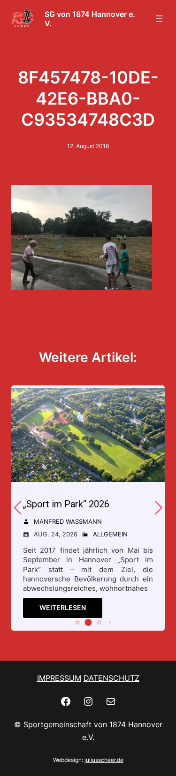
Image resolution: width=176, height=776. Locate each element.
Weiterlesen (62, 607)
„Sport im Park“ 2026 (66, 504)
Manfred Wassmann (68, 521)
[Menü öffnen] (159, 18)
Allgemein (110, 534)
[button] (77, 622)
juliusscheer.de (103, 759)
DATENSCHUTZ (111, 678)
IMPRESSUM (59, 678)
